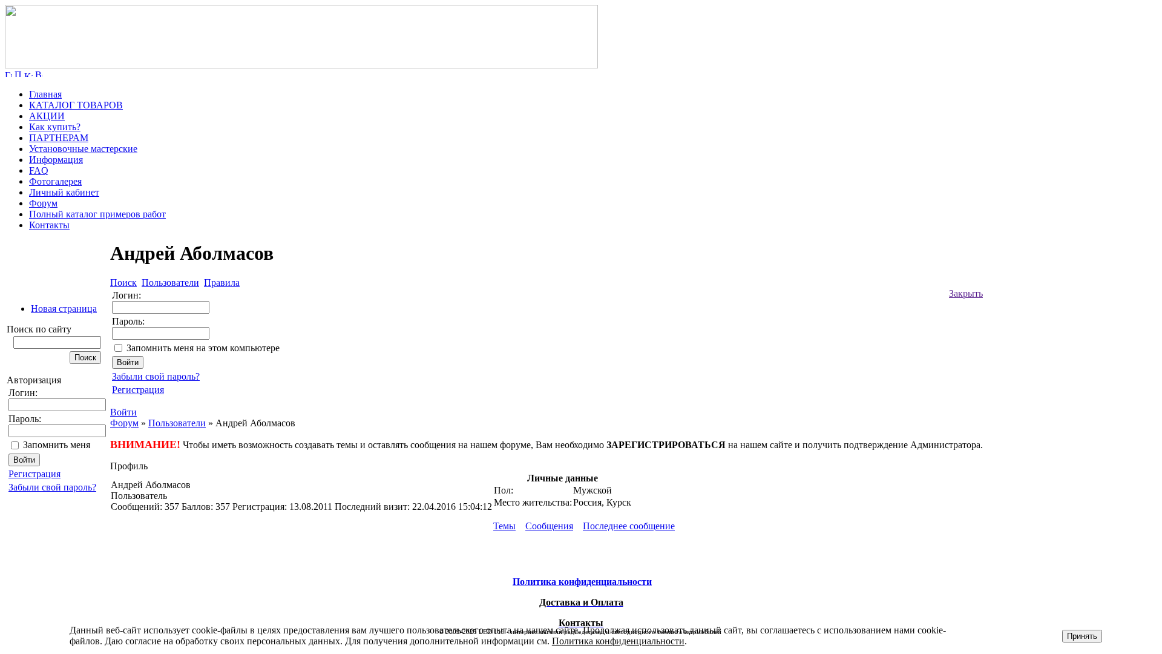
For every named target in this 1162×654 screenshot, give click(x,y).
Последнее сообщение (629, 526)
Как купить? (54, 127)
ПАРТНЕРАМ (58, 138)
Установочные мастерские (83, 149)
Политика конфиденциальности (618, 641)
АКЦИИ (47, 116)
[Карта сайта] (28, 73)
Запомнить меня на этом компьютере (203, 348)
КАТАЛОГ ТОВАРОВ (76, 105)
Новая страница (64, 308)
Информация (56, 159)
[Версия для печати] (38, 73)
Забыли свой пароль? (52, 487)
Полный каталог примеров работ (97, 214)
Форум (43, 203)
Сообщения (549, 526)
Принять (1082, 636)
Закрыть (966, 293)
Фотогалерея (55, 181)
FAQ (38, 170)
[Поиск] (18, 73)
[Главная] (301, 65)
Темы (504, 526)
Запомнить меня (56, 445)
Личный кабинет (64, 192)
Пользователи (177, 423)
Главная (45, 94)
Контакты (49, 225)
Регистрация (34, 474)
